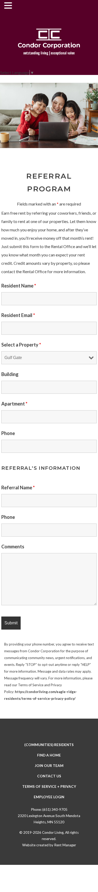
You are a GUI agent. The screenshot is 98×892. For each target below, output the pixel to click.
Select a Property (21, 345)
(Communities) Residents (49, 745)
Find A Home (49, 755)
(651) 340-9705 (54, 809)
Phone (8, 433)
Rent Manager (65, 845)
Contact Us (49, 776)
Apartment (14, 404)
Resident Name (18, 286)
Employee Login (49, 797)
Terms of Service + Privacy (49, 786)
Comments (12, 546)
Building (10, 374)
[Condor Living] (49, 43)
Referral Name (18, 487)
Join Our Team (49, 766)
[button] (9, 6)
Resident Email (18, 315)
